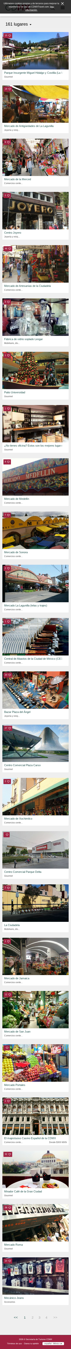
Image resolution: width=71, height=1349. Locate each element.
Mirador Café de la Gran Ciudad (23, 1191)
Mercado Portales (14, 1084)
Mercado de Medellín (16, 498)
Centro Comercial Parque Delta (22, 871)
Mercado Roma (13, 1244)
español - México (52, 1343)
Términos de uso (14, 1343)
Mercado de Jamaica (16, 978)
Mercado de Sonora (16, 552)
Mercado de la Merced (17, 179)
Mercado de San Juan (17, 1031)
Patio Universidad (14, 392)
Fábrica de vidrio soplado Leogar (23, 339)
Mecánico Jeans (14, 1297)
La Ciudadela (12, 925)
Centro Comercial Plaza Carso (22, 765)
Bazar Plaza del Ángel (17, 711)
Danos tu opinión (31, 1343)
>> (55, 1317)
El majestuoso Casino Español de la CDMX (30, 1138)
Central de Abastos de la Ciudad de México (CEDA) (35, 658)
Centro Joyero (12, 232)
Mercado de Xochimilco (18, 818)
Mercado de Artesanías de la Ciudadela (27, 285)
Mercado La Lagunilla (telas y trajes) (25, 605)
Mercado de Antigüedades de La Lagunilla (29, 126)
